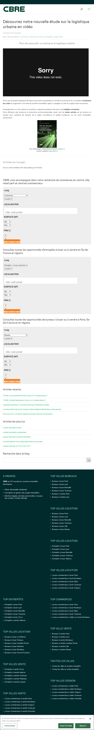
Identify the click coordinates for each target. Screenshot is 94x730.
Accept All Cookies (66, 726)
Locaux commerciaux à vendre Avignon (19, 704)
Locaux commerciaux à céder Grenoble (66, 698)
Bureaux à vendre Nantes (61, 649)
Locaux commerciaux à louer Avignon (66, 587)
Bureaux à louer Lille (59, 526)
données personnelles (26, 496)
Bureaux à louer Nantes (61, 529)
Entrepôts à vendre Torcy (14, 669)
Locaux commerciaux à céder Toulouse (66, 695)
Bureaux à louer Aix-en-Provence (17, 652)
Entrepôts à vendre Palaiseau (16, 678)
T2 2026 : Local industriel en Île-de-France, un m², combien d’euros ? (25, 395)
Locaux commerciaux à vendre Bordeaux (20, 701)
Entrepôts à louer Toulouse (62, 555)
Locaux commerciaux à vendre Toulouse (20, 708)
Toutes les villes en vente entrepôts (65, 669)
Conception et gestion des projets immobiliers (22, 492)
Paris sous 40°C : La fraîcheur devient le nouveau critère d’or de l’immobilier (28, 414)
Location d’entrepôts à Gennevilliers (14, 432)
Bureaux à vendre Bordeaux (62, 640)
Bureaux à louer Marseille (61, 487)
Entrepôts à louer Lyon (60, 549)
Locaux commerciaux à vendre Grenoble (20, 711)
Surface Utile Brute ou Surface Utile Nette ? (17, 437)
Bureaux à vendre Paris (61, 493)
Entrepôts (18, 33)
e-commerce (24, 36)
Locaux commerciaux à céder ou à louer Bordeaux (71, 617)
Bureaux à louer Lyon (60, 484)
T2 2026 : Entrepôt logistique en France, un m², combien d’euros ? (24, 400)
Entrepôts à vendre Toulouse (16, 675)
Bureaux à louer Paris (60, 481)
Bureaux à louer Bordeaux (14, 649)
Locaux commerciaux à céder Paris (65, 686)
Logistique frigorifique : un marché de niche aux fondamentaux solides (26, 405)
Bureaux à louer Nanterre (14, 646)
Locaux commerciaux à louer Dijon (65, 581)
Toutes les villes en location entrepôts (66, 666)
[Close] (90, 718)
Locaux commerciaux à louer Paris (65, 575)
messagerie (48, 36)
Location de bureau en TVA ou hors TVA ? (17, 446)
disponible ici (53, 151)
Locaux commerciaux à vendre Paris (18, 698)
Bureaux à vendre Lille (60, 646)
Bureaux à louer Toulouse (61, 490)
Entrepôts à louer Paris (60, 546)
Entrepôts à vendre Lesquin (15, 681)
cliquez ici (61, 149)
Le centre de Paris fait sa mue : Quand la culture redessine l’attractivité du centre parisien (32, 409)
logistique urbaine (36, 36)
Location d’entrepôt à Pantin (12, 427)
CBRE (5, 481)
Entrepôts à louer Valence (61, 558)
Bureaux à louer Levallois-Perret (17, 643)
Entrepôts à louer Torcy (14, 617)
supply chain (58, 36)
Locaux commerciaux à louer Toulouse (66, 584)
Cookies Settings (20, 498)
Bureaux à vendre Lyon (60, 497)
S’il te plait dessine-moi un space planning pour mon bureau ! (23, 441)
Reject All (83, 726)
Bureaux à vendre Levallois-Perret (64, 643)
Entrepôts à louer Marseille (62, 552)
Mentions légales (11, 496)
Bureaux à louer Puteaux (14, 640)
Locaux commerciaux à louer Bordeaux (66, 578)
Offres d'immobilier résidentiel (16, 489)
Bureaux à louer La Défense (15, 636)
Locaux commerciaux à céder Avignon (66, 692)
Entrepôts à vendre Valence (15, 620)
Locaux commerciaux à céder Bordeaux (67, 689)
